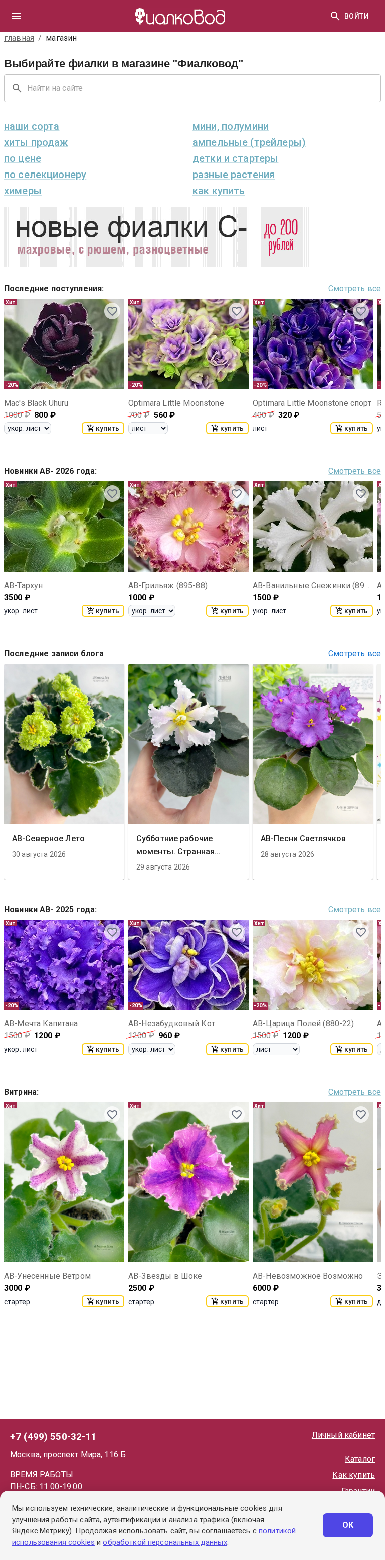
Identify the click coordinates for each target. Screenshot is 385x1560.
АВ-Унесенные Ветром (47, 1276)
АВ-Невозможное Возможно (308, 1276)
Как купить (353, 1475)
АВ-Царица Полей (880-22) (303, 1023)
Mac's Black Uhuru (36, 403)
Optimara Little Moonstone (176, 403)
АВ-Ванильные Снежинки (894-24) (313, 585)
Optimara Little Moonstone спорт (312, 403)
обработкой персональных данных (165, 1542)
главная (19, 38)
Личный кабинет (343, 1435)
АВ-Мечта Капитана (41, 1023)
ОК (348, 1525)
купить (107, 428)
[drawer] (16, 16)
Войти (356, 16)
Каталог (360, 1459)
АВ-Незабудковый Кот (171, 1023)
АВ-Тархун (23, 585)
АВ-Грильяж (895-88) (168, 585)
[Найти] (335, 16)
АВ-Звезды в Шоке (165, 1276)
